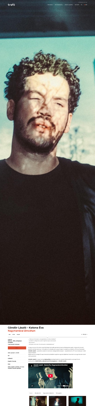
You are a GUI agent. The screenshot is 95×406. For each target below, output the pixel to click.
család (18, 334)
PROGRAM (50, 4)
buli (10, 334)
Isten (13, 334)
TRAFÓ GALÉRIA (69, 4)
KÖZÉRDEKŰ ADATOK (82, 2)
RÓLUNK (77, 4)
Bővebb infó (38, 393)
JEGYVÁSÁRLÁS (59, 4)
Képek (30, 393)
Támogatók (58, 393)
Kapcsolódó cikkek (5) (48, 393)
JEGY (17, 347)
